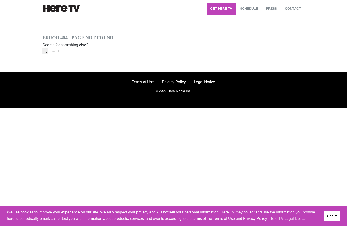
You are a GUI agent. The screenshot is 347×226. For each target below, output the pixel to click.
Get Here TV (221, 8)
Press (271, 8)
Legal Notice (204, 82)
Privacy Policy (174, 82)
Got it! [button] (332, 216)
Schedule (249, 8)
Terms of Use (143, 82)
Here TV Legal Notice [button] (287, 219)
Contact (293, 8)
